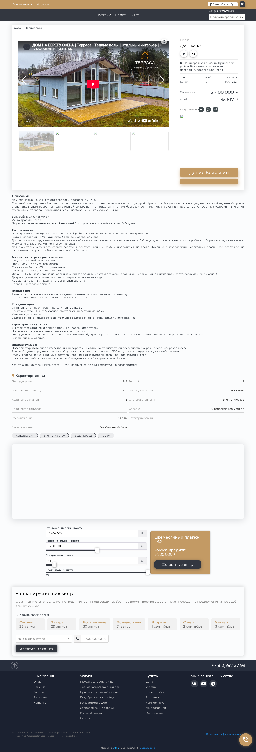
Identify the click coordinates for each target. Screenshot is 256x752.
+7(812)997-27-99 (228, 665)
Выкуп (135, 14)
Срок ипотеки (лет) (59, 570)
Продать (121, 14)
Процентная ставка (59, 555)
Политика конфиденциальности (225, 734)
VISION (117, 747)
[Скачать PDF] (194, 53)
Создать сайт (147, 747)
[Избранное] (241, 4)
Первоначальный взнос (62, 540)
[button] (162, 80)
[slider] (97, 550)
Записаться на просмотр (36, 648)
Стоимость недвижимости (64, 528)
